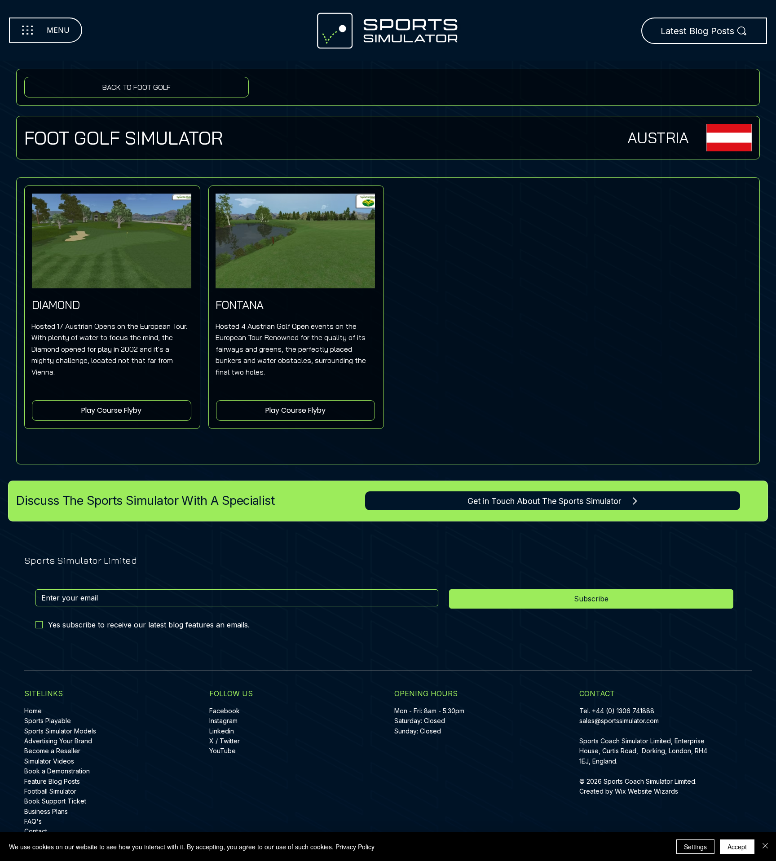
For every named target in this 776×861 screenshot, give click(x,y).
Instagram (223, 720)
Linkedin (221, 731)
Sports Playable (47, 720)
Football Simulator (50, 791)
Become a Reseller (52, 751)
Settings (695, 846)
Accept (737, 846)
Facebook (224, 711)
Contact (35, 831)
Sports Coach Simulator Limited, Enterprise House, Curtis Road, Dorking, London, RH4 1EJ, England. (643, 751)
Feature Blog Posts (52, 781)
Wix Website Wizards (646, 791)
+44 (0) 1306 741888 (623, 711)
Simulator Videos (49, 761)
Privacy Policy (355, 846)
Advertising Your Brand (58, 741)
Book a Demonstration (57, 771)
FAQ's (33, 821)
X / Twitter (224, 741)
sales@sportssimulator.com (619, 720)
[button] (111, 410)
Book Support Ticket (55, 801)
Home (33, 711)
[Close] (765, 846)
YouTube (222, 751)
